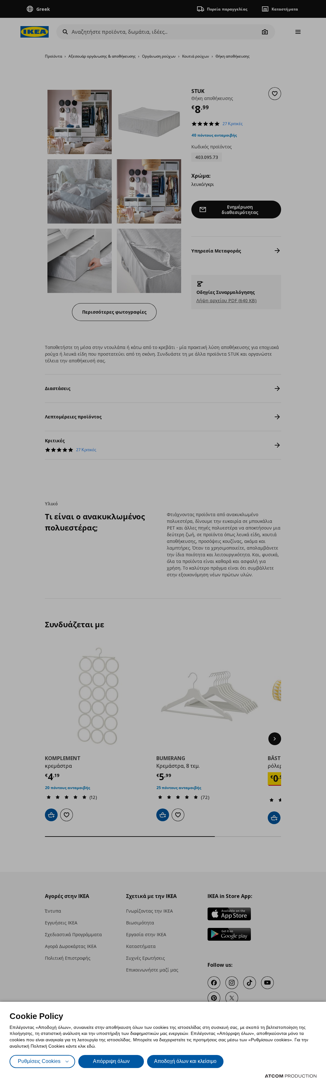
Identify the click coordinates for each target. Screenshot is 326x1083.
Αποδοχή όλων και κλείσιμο (185, 1061)
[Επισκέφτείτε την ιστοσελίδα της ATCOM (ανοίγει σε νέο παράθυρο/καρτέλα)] (290, 1076)
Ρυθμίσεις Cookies (39, 1061)
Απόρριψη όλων (111, 1061)
